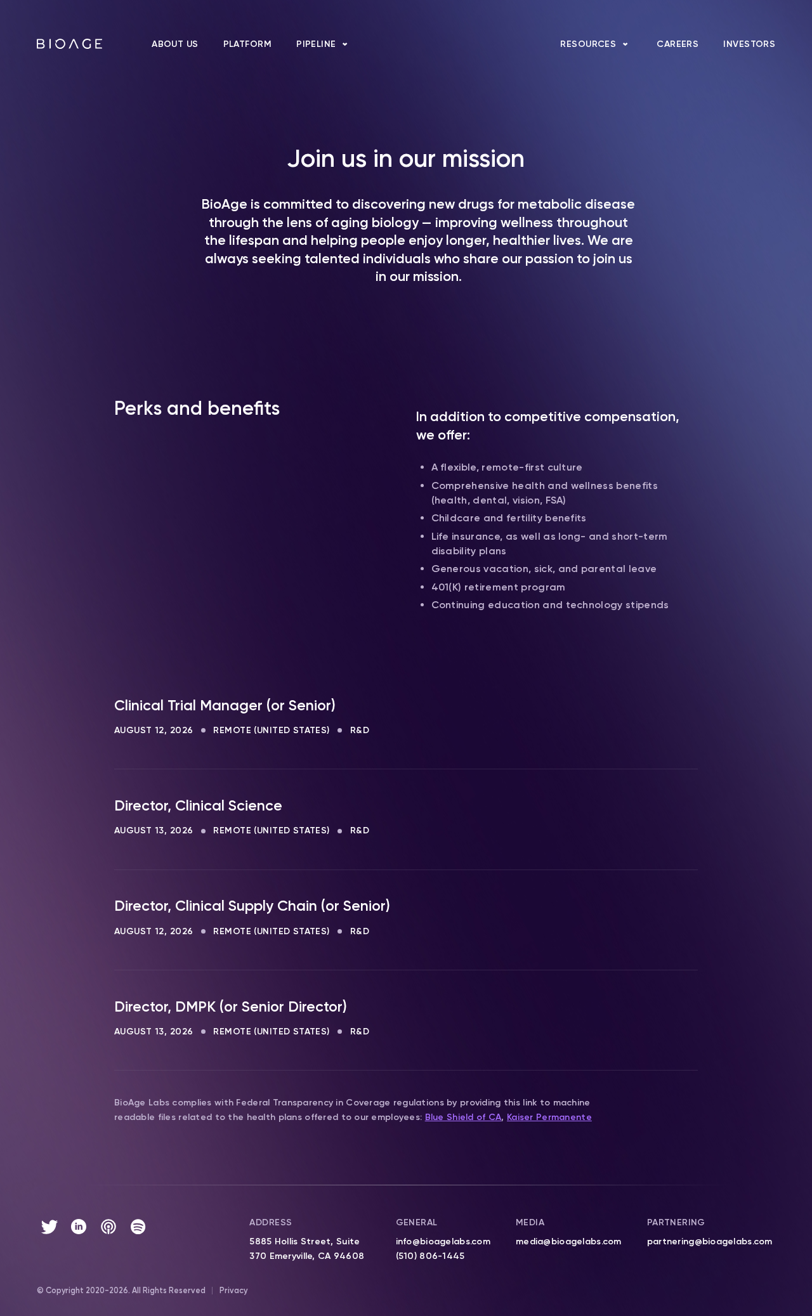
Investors (749, 44)
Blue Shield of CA (463, 1117)
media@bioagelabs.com (569, 1241)
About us (175, 44)
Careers (677, 44)
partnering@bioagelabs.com (710, 1241)
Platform (247, 44)
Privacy (233, 1290)
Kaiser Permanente (549, 1117)
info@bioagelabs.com (443, 1241)
